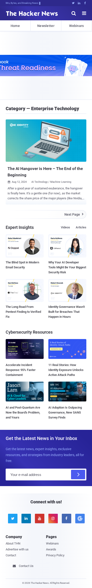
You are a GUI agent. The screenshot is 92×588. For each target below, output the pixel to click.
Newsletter (45, 26)
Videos (65, 227)
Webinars (76, 26)
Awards (51, 549)
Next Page (74, 214)
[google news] (79, 518)
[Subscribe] (78, 474)
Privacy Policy (55, 555)
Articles (81, 227)
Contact (11, 555)
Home (15, 26)
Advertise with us (17, 549)
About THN (13, 543)
